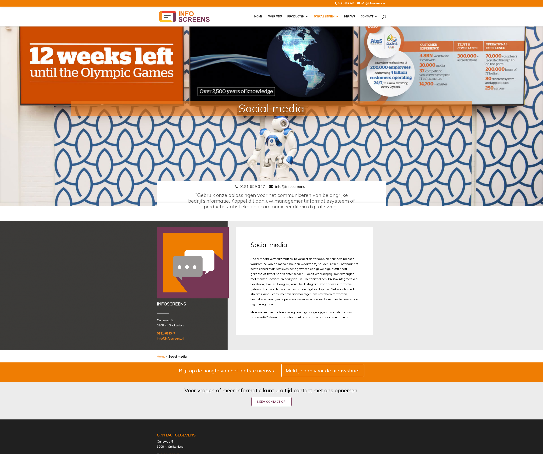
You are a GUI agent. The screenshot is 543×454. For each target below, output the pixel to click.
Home (258, 16)
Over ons (275, 16)
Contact (367, 16)
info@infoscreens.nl (292, 186)
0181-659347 (166, 333)
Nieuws (349, 16)
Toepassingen (324, 16)
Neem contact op (271, 401)
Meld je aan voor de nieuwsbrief (323, 370)
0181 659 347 (346, 3)
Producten (295, 16)
